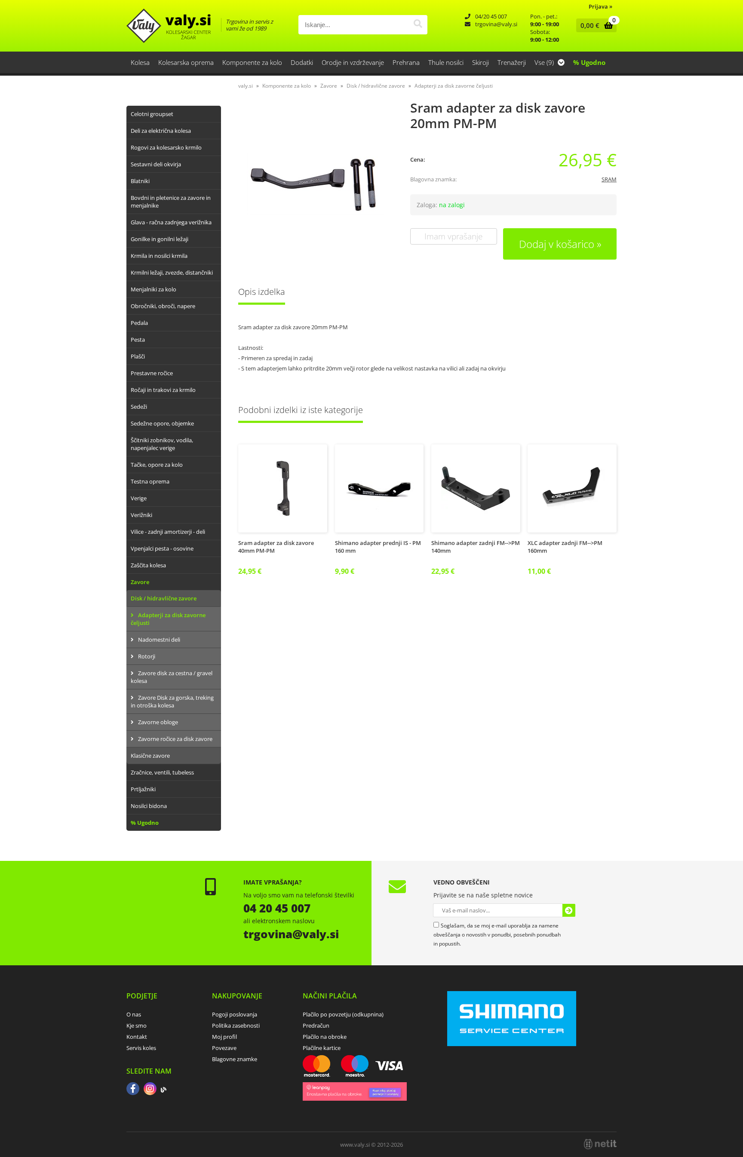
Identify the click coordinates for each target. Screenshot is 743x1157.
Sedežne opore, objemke (162, 423)
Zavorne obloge (158, 722)
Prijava (600, 6)
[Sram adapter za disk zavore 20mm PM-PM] (315, 184)
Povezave (224, 1048)
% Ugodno (589, 62)
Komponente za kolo (252, 62)
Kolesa (140, 62)
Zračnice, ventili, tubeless (162, 772)
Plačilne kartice (322, 1048)
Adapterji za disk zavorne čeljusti (168, 619)
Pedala (139, 323)
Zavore (140, 582)
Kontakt (136, 1037)
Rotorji (146, 656)
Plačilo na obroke (325, 1037)
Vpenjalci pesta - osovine (162, 548)
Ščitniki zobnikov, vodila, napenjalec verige (162, 444)
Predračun (316, 1025)
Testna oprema (150, 481)
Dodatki (302, 62)
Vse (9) (545, 62)
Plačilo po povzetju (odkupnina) (343, 1014)
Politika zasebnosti (236, 1025)
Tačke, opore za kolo (157, 464)
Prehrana (406, 62)
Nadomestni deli (159, 639)
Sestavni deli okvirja (156, 164)
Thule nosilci (446, 62)
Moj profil (224, 1037)
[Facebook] (132, 1089)
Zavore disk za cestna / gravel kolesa (171, 677)
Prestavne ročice (152, 373)
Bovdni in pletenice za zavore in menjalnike (171, 201)
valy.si (245, 85)
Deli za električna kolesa (161, 131)
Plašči (138, 356)
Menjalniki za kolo (153, 289)
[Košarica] (594, 25)
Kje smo (136, 1025)
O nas (133, 1014)
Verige (139, 498)
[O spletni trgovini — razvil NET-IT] (600, 1144)
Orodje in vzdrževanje (353, 62)
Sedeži (139, 406)
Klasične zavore (150, 755)
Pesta (138, 339)
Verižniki (141, 515)
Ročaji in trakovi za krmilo (163, 390)
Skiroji (480, 62)
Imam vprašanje (453, 236)
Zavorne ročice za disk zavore (175, 739)
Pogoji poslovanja (234, 1014)
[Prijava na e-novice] (568, 910)
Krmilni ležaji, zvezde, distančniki (172, 272)
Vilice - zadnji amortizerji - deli (168, 532)
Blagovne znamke (234, 1059)
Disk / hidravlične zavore (163, 598)
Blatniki (140, 181)
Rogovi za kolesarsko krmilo (166, 147)
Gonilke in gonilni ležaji (159, 239)
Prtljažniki (143, 789)
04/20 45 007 (491, 16)
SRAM (609, 179)
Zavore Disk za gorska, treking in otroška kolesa (172, 701)
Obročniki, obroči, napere (163, 306)
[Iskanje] (417, 24)
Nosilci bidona (149, 806)
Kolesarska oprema (186, 62)
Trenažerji (511, 62)
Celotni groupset (152, 114)
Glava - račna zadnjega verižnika (171, 222)
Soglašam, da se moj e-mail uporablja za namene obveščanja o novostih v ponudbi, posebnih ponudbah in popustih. (497, 934)
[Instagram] (150, 1089)
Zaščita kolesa (148, 565)
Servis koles (141, 1048)
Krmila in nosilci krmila (159, 256)
